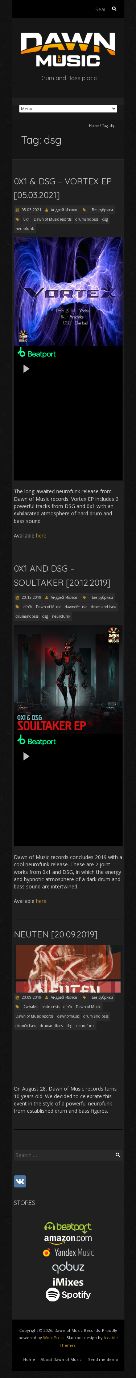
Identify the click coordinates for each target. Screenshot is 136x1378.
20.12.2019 (31, 597)
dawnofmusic (76, 606)
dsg (105, 219)
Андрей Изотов (64, 209)
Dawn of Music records (52, 219)
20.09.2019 (31, 997)
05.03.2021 (31, 209)
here (41, 900)
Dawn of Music (48, 606)
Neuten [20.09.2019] (56, 934)
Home (94, 125)
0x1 (27, 219)
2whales (30, 1006)
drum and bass (103, 606)
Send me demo (103, 1359)
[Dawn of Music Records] (68, 36)
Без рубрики (102, 209)
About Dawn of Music (61, 1359)
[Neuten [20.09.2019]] (68, 948)
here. (42, 535)
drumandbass (86, 219)
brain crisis (50, 1006)
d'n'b (28, 606)
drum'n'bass (26, 1025)
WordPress (53, 1337)
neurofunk (25, 228)
